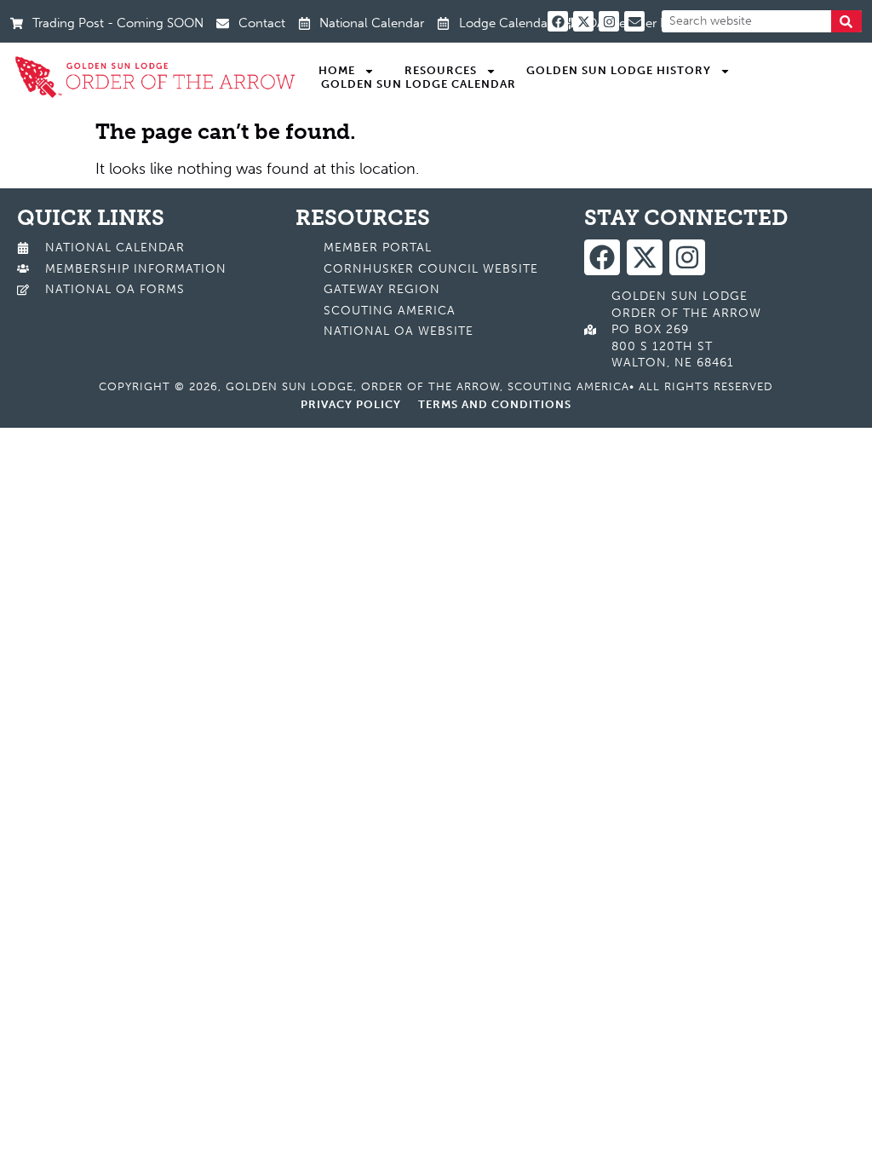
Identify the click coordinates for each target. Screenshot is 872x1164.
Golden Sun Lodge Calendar (418, 84)
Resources (440, 70)
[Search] (846, 21)
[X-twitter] (583, 21)
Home (336, 70)
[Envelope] (634, 21)
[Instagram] (609, 21)
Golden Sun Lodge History (618, 70)
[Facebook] (558, 21)
